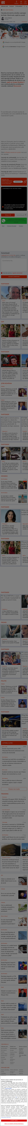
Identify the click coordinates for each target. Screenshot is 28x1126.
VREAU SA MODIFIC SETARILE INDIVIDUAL (14, 1123)
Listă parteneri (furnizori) (6, 1117)
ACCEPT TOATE (14, 1120)
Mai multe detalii (8, 1088)
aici (16, 1097)
